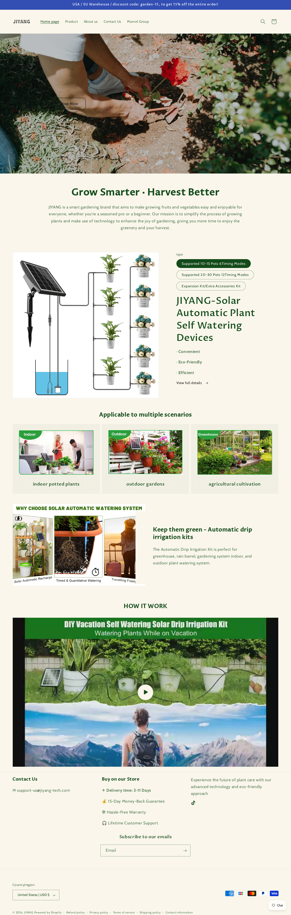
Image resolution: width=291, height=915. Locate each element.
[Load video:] (145, 692)
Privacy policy (99, 912)
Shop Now (68, 103)
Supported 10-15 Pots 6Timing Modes (214, 263)
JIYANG (28, 912)
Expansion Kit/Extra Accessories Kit (211, 286)
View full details (189, 383)
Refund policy (75, 912)
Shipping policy (150, 912)
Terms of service (124, 912)
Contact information (179, 912)
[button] (263, 21)
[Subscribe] (184, 851)
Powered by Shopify (48, 912)
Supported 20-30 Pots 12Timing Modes (215, 275)
